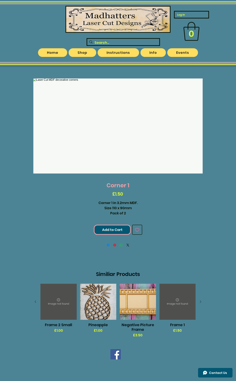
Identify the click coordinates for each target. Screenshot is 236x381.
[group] (118, 311)
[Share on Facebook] (108, 245)
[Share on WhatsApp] (121, 245)
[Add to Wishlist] (137, 230)
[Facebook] (115, 354)
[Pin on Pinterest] (115, 245)
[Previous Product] (35, 302)
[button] (191, 31)
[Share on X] (128, 245)
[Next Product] (201, 302)
